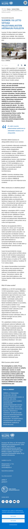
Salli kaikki (13, 520)
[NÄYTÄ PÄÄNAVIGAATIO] (25, 3)
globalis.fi (4, 482)
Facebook (3, 501)
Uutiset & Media (15, 9)
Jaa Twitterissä (21, 65)
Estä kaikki (13, 516)
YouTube (14, 501)
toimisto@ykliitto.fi (7, 467)
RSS (18, 501)
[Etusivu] (7, 3)
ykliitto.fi (4, 480)
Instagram (10, 501)
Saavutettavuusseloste (7, 471)
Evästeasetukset (13, 524)
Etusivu (9, 9)
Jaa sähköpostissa (24, 65)
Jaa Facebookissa (18, 65)
